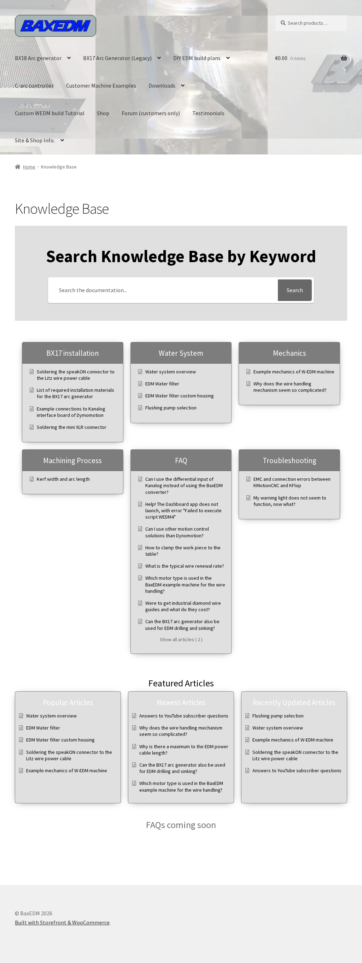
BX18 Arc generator (38, 57)
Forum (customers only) (151, 113)
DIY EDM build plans (197, 57)
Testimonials (208, 113)
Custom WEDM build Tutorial (49, 113)
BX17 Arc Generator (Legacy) (117, 57)
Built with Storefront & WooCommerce (62, 922)
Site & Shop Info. (35, 140)
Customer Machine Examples (101, 85)
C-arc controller (34, 85)
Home (29, 167)
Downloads (161, 85)
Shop (103, 113)
